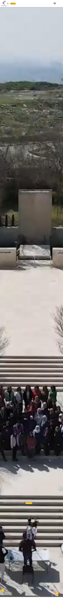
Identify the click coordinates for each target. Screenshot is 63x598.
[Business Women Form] (3, 3)
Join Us (13, 3)
